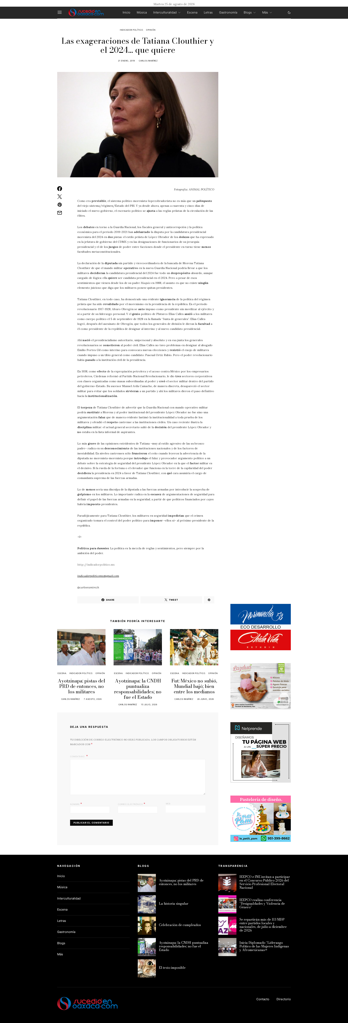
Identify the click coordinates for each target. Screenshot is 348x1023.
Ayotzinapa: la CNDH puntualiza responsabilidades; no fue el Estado (137, 689)
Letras (208, 12)
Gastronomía (228, 12)
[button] (289, 12)
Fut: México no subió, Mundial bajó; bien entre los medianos (194, 686)
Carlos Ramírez (148, 60)
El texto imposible (172, 967)
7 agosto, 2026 (93, 699)
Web (168, 803)
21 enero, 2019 (126, 60)
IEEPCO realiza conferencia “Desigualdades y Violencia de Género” (262, 903)
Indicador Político (131, 30)
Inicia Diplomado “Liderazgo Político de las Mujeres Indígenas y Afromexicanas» (264, 946)
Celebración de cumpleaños (180, 924)
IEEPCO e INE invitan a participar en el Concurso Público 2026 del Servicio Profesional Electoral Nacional (264, 882)
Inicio (126, 12)
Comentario (77, 756)
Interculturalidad (165, 12)
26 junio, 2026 (205, 699)
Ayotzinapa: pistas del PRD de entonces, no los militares (81, 686)
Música (142, 12)
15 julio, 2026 (149, 704)
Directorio (284, 999)
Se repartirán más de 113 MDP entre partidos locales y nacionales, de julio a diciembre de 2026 (263, 925)
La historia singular (173, 903)
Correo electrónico (131, 804)
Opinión (151, 30)
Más (265, 12)
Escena (192, 12)
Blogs (248, 12)
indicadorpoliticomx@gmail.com (98, 576)
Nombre (76, 804)
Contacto (262, 999)
